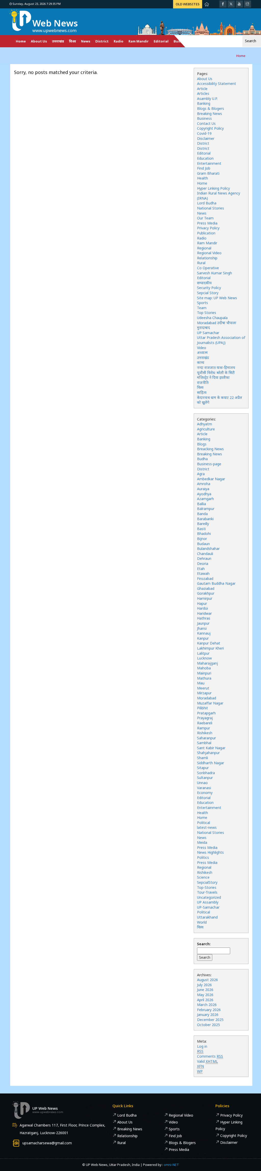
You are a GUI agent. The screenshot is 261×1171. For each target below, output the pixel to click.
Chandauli (205, 553)
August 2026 (207, 979)
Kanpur (203, 638)
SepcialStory (207, 882)
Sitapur (203, 767)
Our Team (205, 218)
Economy (205, 792)
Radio (118, 41)
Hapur (202, 603)
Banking (203, 103)
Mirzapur (204, 692)
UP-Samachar (208, 907)
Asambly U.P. (207, 98)
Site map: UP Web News (217, 297)
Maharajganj (207, 663)
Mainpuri (204, 673)
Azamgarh (205, 498)
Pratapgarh (206, 713)
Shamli (202, 757)
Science (203, 877)
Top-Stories (206, 887)
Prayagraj (205, 717)
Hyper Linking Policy (213, 188)
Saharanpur (206, 737)
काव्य (200, 362)
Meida (202, 842)
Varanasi (204, 787)
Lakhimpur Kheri (210, 648)
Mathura (204, 678)
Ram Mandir (138, 41)
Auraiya (203, 488)
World (202, 922)
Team (201, 307)
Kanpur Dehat (208, 643)
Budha (202, 458)
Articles (203, 93)
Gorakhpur (205, 593)
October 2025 (208, 1024)
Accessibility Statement (216, 83)
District (102, 41)
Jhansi (202, 628)
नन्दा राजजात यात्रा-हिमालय (216, 367)
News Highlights (210, 852)
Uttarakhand (207, 917)
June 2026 (205, 989)
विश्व (72, 41)
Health (202, 178)
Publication (206, 233)
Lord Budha (206, 203)
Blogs (201, 444)
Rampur (203, 728)
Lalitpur (203, 653)
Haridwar (204, 613)
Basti (201, 528)
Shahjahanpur (208, 752)
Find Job (203, 168)
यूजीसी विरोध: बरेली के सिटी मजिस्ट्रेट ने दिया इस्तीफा (216, 375)
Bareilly (203, 523)
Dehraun (204, 558)
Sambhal (204, 742)
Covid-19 (204, 133)
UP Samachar (208, 332)
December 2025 (210, 1019)
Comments (210, 1056)
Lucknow (204, 658)
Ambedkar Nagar (211, 478)
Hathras (203, 618)
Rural (201, 262)
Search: (204, 943)
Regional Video (209, 252)
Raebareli (204, 722)
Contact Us (206, 123)
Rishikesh (204, 732)
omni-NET (171, 1165)
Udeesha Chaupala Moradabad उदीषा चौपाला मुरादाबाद (216, 322)
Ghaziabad (205, 588)
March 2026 (207, 1004)
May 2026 (205, 994)
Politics (203, 857)
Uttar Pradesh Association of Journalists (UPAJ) (221, 340)
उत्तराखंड (58, 41)
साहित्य (201, 392)
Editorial (161, 41)
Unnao (202, 782)
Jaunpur (203, 623)
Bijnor (202, 538)
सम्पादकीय (204, 282)
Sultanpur (205, 777)
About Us (39, 41)
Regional (204, 248)
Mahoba (204, 668)
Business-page (209, 463)
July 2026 (204, 984)
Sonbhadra (206, 772)
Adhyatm (204, 424)
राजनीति (202, 382)
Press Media (207, 223)
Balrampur (205, 508)
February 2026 (209, 1009)
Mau (200, 683)
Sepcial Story (207, 292)
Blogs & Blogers (210, 108)
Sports (202, 302)
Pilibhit (202, 707)
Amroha (203, 483)
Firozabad (205, 578)
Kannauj (204, 633)
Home (21, 41)
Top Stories (206, 312)
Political (203, 822)
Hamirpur (204, 598)
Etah (201, 568)
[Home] (206, 4)
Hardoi (202, 608)
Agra (201, 473)
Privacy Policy (208, 228)
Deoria (202, 563)
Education (205, 158)
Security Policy (209, 287)
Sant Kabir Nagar (211, 747)
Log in (202, 1046)
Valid (207, 1061)
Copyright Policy (210, 128)
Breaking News (209, 113)
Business (204, 118)
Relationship (207, 258)
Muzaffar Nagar (210, 703)
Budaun (203, 543)
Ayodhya (204, 493)
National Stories (210, 208)
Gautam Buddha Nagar (216, 583)
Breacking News (210, 448)
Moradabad (206, 698)
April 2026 (205, 999)
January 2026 (207, 1014)
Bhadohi (204, 533)
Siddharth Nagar (210, 762)
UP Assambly (207, 902)
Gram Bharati (208, 173)
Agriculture (206, 429)
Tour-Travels (207, 892)
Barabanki (205, 518)
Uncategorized (209, 897)
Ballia (201, 503)
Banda (202, 513)
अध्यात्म (202, 352)
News (85, 41)
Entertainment (209, 163)
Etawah (203, 573)
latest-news (207, 827)
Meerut (203, 688)
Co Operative (208, 267)
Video (201, 347)
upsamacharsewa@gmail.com (47, 1142)
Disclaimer (205, 138)
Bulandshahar (208, 548)
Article (202, 88)
